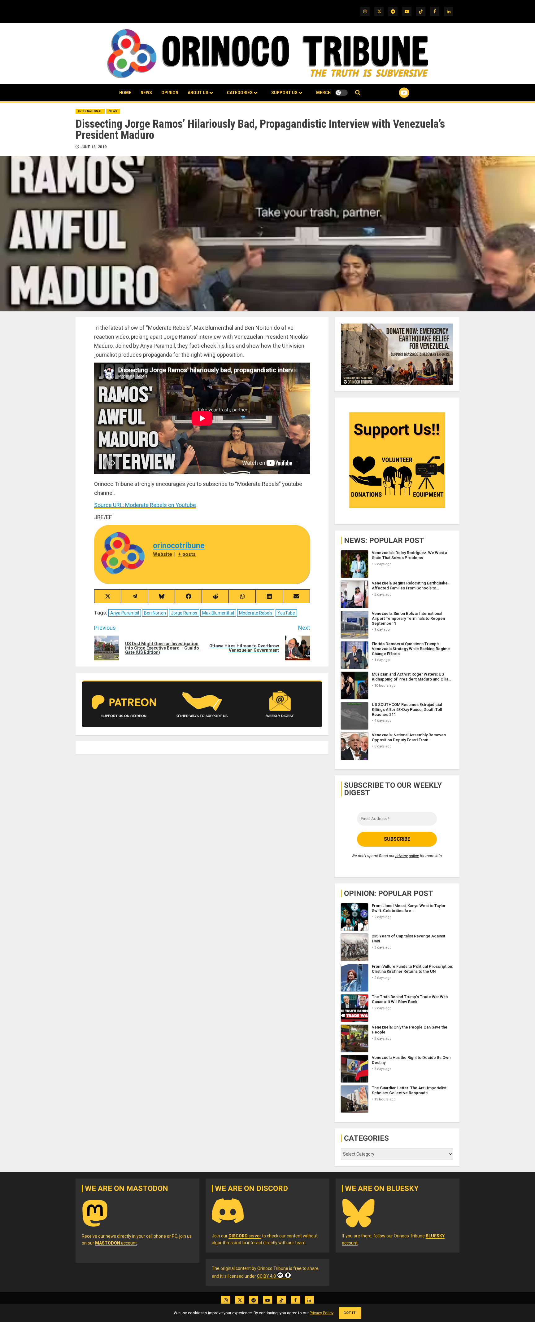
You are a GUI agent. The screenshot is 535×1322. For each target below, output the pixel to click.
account (116, 1242)
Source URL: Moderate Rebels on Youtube (145, 505)
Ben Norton (155, 612)
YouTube (286, 612)
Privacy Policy (321, 1313)
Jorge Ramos (184, 612)
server (244, 1235)
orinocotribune (179, 545)
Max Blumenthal (218, 612)
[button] (358, 92)
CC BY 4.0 (266, 1276)
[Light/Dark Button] (341, 93)
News (146, 92)
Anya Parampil (124, 612)
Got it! (350, 1313)
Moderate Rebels (255, 612)
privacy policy (407, 855)
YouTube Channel (394, 93)
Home (125, 92)
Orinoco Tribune (272, 1268)
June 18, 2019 (93, 147)
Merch (323, 92)
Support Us (284, 92)
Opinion (169, 92)
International (90, 111)
